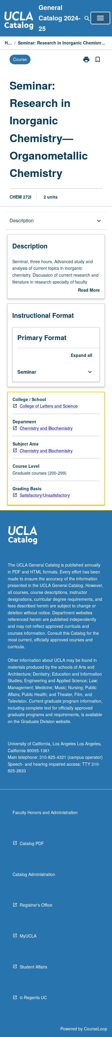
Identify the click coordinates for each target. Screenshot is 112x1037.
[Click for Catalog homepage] (19, 21)
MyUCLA (28, 936)
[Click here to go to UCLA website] (23, 535)
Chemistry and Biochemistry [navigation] (46, 428)
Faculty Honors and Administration (45, 812)
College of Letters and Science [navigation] (49, 406)
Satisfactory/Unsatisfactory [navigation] (45, 495)
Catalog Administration (34, 874)
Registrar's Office (36, 905)
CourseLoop (95, 1029)
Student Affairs (33, 967)
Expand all (81, 355)
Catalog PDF (32, 843)
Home (8, 43)
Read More (89, 290)
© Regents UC (33, 997)
